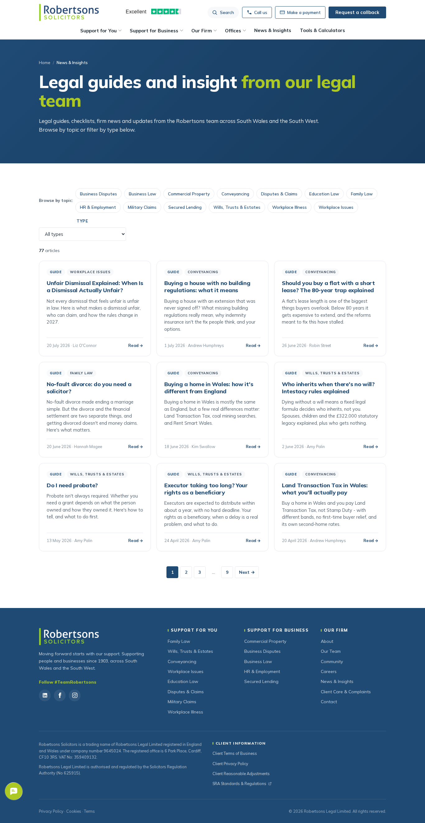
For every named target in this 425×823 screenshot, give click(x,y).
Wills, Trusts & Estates (236, 207)
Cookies (73, 811)
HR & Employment (98, 207)
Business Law (142, 193)
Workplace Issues (336, 207)
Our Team (331, 651)
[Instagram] (75, 695)
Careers (329, 671)
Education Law (324, 193)
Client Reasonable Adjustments (241, 773)
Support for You (98, 31)
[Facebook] (60, 695)
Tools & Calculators (322, 30)
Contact (329, 701)
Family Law (362, 193)
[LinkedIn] (45, 695)
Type (82, 220)
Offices (233, 31)
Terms (89, 811)
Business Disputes (98, 193)
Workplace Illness (289, 207)
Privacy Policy (51, 811)
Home (44, 62)
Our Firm (201, 31)
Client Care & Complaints (346, 691)
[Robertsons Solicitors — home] (69, 12)
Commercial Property (189, 193)
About (327, 641)
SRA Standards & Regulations (239, 783)
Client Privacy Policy (230, 763)
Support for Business (154, 31)
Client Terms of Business (235, 753)
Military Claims (142, 207)
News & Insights (272, 30)
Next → (247, 572)
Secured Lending (185, 207)
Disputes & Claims (279, 193)
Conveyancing (235, 193)
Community (332, 661)
